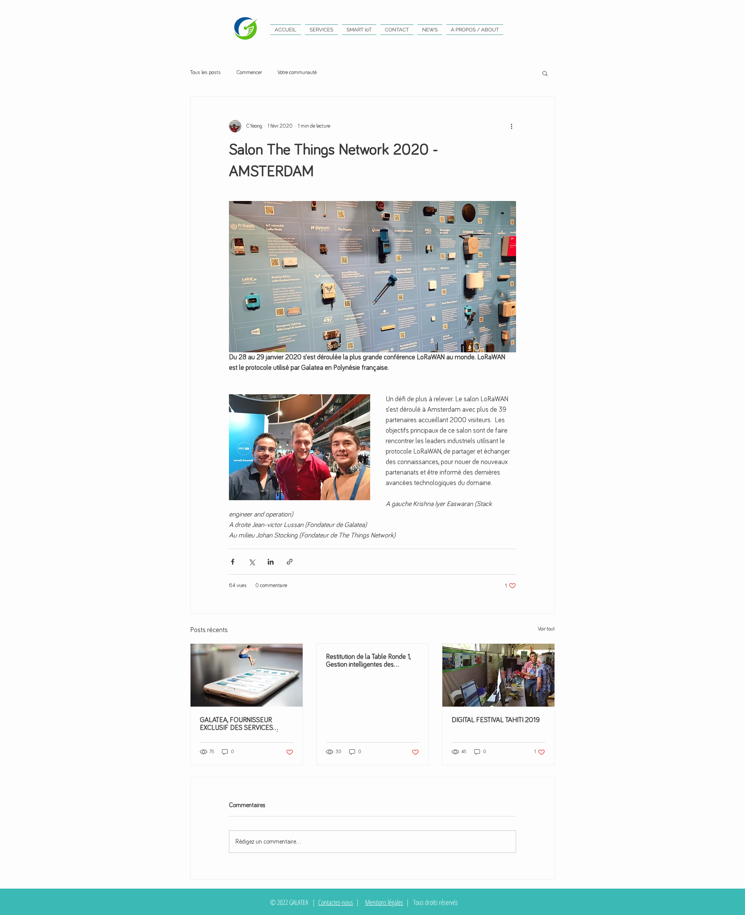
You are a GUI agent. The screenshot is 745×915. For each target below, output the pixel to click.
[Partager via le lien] (289, 561)
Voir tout (546, 629)
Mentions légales (384, 902)
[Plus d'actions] (511, 126)
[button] (545, 73)
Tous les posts (205, 72)
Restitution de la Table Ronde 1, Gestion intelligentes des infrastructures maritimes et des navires (370, 661)
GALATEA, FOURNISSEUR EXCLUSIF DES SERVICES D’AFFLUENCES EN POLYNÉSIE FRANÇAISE (244, 724)
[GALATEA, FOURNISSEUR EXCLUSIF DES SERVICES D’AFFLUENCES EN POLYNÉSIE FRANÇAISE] (247, 675)
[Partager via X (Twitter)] (251, 561)
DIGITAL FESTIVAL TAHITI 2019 (496, 720)
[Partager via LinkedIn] (270, 561)
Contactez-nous (335, 902)
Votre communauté (297, 72)
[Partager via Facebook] (232, 561)
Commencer (249, 72)
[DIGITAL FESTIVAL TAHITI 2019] (498, 675)
